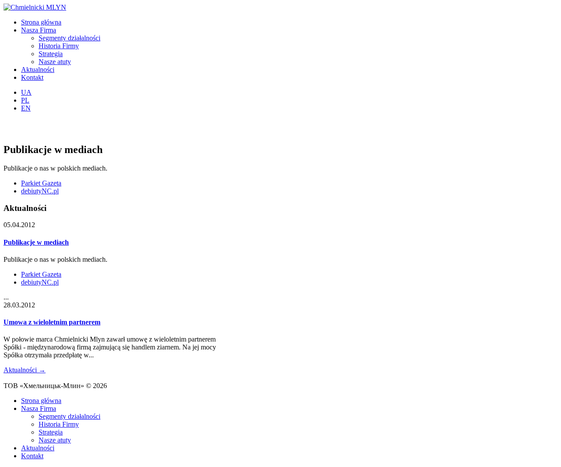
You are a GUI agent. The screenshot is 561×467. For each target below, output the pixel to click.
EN (26, 108)
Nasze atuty (55, 61)
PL (25, 100)
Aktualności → (25, 370)
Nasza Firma (38, 30)
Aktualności (37, 69)
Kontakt (32, 77)
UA (26, 92)
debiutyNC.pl (40, 191)
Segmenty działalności (69, 38)
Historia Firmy (59, 46)
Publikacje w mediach (36, 242)
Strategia (51, 53)
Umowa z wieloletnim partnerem (52, 322)
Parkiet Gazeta (41, 183)
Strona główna (41, 22)
